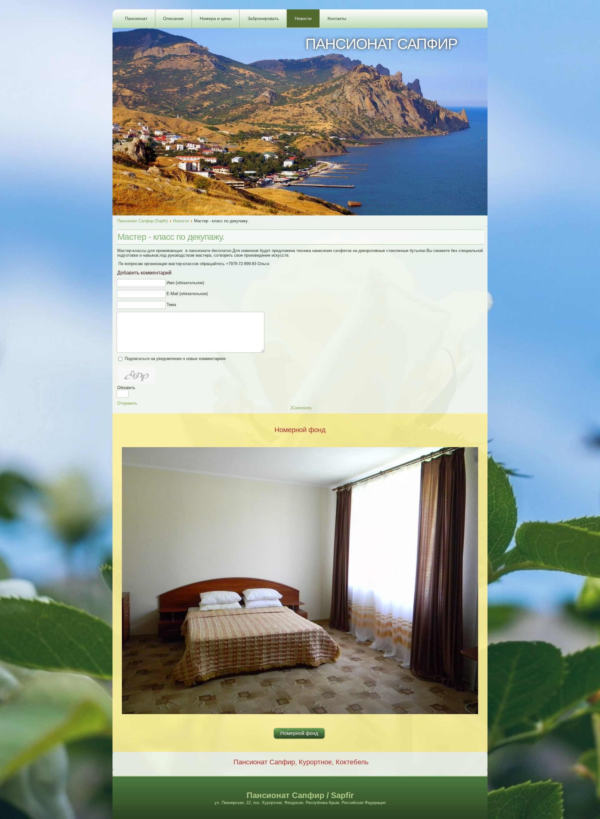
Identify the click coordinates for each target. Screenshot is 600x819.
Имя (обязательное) (185, 282)
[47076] (136, 375)
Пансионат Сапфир (381, 44)
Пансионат (136, 18)
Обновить (126, 387)
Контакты (337, 18)
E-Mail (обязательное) (187, 293)
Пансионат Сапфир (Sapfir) (142, 221)
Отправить (127, 403)
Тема (171, 304)
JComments (301, 408)
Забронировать (263, 18)
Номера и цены (216, 18)
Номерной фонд (299, 733)
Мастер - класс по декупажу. (171, 237)
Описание (173, 18)
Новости (303, 18)
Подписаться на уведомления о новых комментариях (175, 358)
